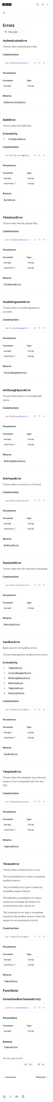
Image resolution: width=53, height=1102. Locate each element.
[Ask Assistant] (44, 63)
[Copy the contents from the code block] (39, 63)
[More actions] (47, 4)
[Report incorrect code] (35, 63)
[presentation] (25, 63)
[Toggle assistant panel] (43, 4)
